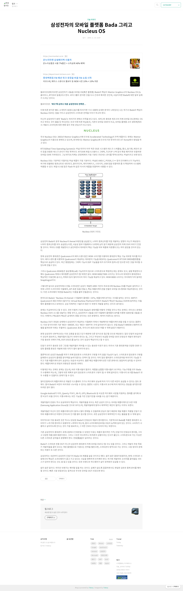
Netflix (94, 563)
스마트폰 (109, 543)
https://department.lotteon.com (56, 74)
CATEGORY (167, 5)
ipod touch (103, 547)
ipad (106, 559)
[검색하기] (157, 5)
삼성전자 (102, 551)
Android (94, 551)
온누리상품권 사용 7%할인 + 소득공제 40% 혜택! (64, 63)
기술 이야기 (91, 20)
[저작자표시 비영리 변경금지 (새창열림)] (69, 479)
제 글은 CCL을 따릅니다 (47, 542)
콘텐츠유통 (104, 555)
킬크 (14, 4)
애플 (100, 563)
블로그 (93, 559)
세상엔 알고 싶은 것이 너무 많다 (56, 513)
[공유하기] (49, 479)
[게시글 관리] (53, 479)
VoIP (100, 559)
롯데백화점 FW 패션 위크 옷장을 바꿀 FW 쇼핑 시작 (67, 78)
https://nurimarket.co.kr (53, 56)
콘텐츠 (93, 543)
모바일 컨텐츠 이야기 (122, 570)
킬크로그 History (45, 546)
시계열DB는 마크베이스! (123, 563)
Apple (107, 563)
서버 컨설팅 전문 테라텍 (123, 573)
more (111, 539)
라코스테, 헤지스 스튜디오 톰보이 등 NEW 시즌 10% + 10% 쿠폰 (70, 81)
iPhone (101, 543)
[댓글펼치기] (44, 500)
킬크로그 (49, 509)
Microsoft (95, 555)
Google (94, 547)
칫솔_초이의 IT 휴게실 (123, 567)
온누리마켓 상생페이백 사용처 (57, 60)
